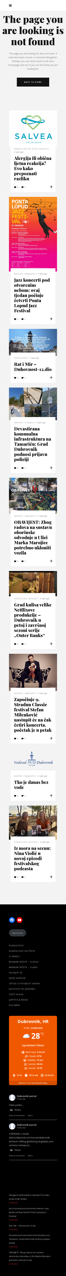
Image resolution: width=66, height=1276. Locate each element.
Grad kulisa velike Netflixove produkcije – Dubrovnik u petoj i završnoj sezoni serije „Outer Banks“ (33, 620)
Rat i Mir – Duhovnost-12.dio (33, 366)
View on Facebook (17, 1115)
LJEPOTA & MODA (18, 999)
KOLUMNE (14, 1005)
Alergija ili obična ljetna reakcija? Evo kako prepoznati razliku (32, 168)
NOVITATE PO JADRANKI (22, 988)
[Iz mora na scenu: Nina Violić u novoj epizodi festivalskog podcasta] (33, 823)
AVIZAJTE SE (15, 972)
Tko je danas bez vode (31, 784)
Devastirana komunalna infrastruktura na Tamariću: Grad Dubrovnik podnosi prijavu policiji (32, 444)
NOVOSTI (43, 149)
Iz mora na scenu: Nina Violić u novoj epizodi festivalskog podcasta (32, 858)
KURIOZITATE (20, 358)
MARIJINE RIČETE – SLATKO (24, 961)
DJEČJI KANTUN (17, 978)
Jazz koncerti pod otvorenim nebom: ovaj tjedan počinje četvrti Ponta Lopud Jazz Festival (32, 295)
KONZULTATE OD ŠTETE (26, 149)
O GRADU (29, 422)
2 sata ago (19, 152)
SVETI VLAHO (16, 994)
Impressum (17, 932)
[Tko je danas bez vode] (33, 761)
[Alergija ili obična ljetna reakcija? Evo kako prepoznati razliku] (33, 128)
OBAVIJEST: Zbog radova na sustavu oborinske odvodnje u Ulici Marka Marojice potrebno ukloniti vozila (33, 537)
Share (30, 1115)
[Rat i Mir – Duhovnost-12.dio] (33, 342)
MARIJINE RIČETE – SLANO (23, 967)
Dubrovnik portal (26, 1096)
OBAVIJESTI (30, 274)
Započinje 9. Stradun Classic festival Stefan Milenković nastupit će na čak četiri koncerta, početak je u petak (33, 714)
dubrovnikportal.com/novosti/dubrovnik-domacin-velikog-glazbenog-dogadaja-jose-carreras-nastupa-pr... (31, 1141)
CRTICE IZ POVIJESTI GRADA (24, 983)
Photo (17, 1109)
